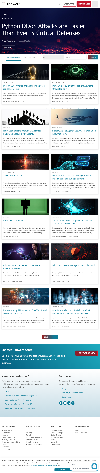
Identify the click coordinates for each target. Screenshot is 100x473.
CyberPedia (66, 397)
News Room (56, 426)
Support (29, 430)
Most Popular (29, 57)
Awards (53, 440)
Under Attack (69, 4)
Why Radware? (7, 430)
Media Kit (54, 442)
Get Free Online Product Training (18, 400)
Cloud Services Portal (34, 437)
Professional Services (34, 444)
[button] (60, 4)
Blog (64, 389)
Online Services (33, 426)
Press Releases (56, 430)
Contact (84, 4)
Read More (8, 47)
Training (29, 433)
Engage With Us (82, 426)
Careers (4, 444)
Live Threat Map (81, 433)
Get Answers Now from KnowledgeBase (21, 396)
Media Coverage (57, 433)
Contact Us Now (87, 353)
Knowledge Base (32, 442)
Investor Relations (8, 437)
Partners (5, 435)
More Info (61, 470)
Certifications (56, 444)
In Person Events (57, 437)
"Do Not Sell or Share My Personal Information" (44, 465)
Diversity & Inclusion (9, 440)
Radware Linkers (32, 440)
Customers (6, 433)
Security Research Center (72, 393)
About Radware (8, 426)
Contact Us (6, 449)
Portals (28, 435)
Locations (9, 391)
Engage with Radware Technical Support (21, 404)
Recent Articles (13, 57)
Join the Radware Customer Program (20, 408)
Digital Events (56, 435)
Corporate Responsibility (11, 442)
